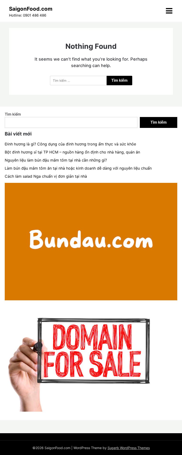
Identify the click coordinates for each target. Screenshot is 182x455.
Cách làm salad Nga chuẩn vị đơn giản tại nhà (46, 176)
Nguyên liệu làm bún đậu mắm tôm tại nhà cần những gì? (56, 160)
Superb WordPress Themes (129, 448)
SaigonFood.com (30, 9)
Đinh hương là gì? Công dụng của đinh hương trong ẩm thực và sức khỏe (70, 144)
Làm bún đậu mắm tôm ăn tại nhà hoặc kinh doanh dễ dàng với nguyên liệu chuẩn (78, 168)
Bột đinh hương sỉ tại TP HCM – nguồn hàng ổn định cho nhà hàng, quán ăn (72, 152)
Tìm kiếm (13, 114)
